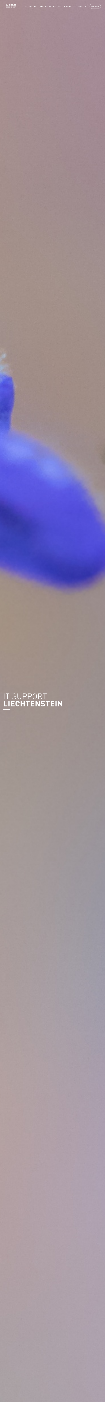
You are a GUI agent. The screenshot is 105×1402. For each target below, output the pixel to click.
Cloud (40, 6)
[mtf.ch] (8, 6)
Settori (48, 6)
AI (35, 6)
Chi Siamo (67, 6)
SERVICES (28, 6)
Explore (57, 6)
